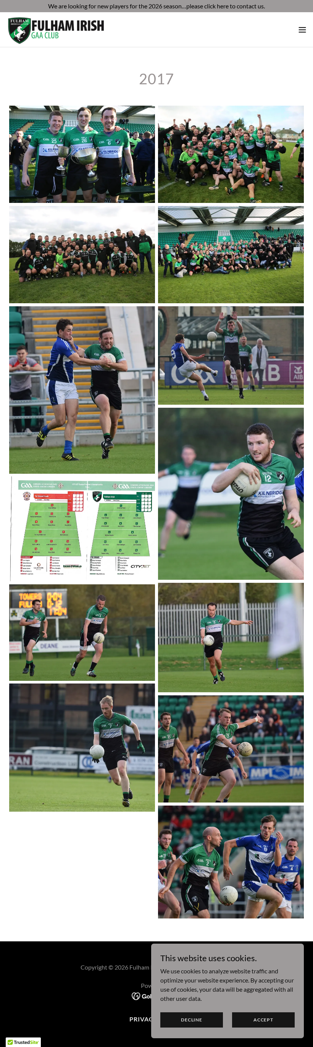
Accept (263, 1020)
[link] (63, 29)
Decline (191, 1020)
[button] (302, 29)
